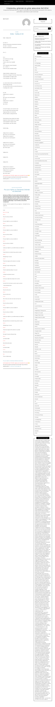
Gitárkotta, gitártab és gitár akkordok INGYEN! (27, 8)
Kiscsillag (37, 283)
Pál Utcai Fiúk (37, 371)
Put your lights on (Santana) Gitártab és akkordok (13, 360)
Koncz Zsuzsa (37, 292)
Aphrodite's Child (38, 88)
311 (35, 60)
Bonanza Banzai (38, 131)
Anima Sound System (39, 79)
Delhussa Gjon (38, 167)
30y (35, 58)
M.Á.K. (36, 308)
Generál (36, 203)
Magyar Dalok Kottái (19, 1)
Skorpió (36, 399)
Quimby (36, 383)
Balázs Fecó (37, 99)
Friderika (36, 199)
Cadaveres (37, 144)
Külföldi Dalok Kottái (29, 1)
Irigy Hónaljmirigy (38, 240)
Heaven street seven (39, 215)
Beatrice (36, 104)
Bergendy (37, 110)
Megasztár (37, 324)
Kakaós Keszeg (38, 253)
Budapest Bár (38, 140)
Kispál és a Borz (38, 285)
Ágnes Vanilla (37, 65)
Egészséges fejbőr (38, 183)
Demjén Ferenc (38, 169)
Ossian (36, 365)
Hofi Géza (37, 226)
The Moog (37, 412)
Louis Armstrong (38, 306)
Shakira (36, 392)
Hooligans (37, 228)
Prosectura (37, 380)
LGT (35, 303)
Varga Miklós (37, 426)
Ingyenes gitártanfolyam (8, 1)
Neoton (36, 344)
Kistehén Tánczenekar (39, 287)
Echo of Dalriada (38, 178)
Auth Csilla (37, 92)
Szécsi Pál (37, 405)
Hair (36, 210)
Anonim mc (37, 83)
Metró (36, 326)
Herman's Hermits (38, 217)
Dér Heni (37, 172)
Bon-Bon (37, 129)
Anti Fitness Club (38, 85)
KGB (36, 276)
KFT (36, 274)
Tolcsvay (36, 417)
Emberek (37, 188)
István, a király (37, 244)
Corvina (36, 156)
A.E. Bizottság (37, 63)
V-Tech (36, 424)
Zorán (36, 433)
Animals (36, 81)
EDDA (36, 181)
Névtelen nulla (38, 349)
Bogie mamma (38, 124)
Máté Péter (37, 321)
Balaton (36, 97)
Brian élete (37, 135)
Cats (36, 149)
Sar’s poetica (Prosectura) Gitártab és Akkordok (43, 45)
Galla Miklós (37, 201)
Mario (36, 319)
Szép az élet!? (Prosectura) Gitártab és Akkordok (43, 42)
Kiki (35, 278)
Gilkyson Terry (37, 206)
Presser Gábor (38, 378)
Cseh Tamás (37, 158)
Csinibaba (37, 163)
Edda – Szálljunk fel (17, 34)
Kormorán (37, 296)
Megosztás (43, 21)
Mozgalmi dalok (38, 330)
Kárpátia (36, 260)
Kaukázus (37, 265)
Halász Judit (37, 212)
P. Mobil (36, 369)
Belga (36, 106)
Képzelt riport (38, 269)
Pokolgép (37, 376)
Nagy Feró (37, 333)
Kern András (37, 271)
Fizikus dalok (37, 194)
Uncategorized (38, 419)
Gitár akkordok (7, 3)
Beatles (36, 101)
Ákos (36, 67)
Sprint (36, 403)
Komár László (37, 290)
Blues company (38, 119)
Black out (37, 117)
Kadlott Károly (38, 249)
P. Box (36, 367)
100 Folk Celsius (38, 56)
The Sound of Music (39, 414)
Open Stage (37, 362)
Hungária (37, 233)
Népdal (36, 346)
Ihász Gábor (37, 235)
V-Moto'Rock (37, 421)
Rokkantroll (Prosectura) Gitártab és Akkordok (42, 48)
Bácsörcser (37, 94)
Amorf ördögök (38, 76)
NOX (36, 351)
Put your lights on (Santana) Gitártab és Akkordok (17, 190)
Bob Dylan (37, 122)
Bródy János (37, 138)
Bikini (36, 115)
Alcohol (36, 72)
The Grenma (37, 410)
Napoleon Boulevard (39, 337)
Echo (36, 176)
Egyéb (16, 31)
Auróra (36, 90)
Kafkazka (37, 251)
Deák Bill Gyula (38, 165)
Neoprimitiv (37, 342)
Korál (36, 294)
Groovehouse (37, 208)
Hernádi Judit (37, 219)
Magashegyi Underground (40, 310)
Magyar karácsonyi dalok (40, 317)
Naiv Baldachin (38, 335)
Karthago (37, 262)
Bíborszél (37, 113)
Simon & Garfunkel (38, 396)
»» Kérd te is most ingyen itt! (15, 178)
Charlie (36, 151)
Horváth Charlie (38, 231)
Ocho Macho (37, 355)
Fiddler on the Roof (39, 192)
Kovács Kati (37, 299)
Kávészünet (37, 267)
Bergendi (37, 108)
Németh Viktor (38, 340)
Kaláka (36, 256)
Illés (36, 237)
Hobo (36, 222)
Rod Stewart (37, 389)
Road (36, 387)
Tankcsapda (37, 408)
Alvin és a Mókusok (39, 74)
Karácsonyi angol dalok (39, 258)
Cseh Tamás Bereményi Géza (41, 160)
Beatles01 (6, 19)
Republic (37, 385)
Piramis (36, 374)
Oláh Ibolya (37, 358)
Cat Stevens (37, 147)
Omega (36, 360)
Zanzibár (36, 430)
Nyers (36, 353)
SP (35, 401)
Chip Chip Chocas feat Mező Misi (41, 153)
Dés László (37, 174)
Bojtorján (37, 126)
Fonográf (37, 197)
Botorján (36, 133)
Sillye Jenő (37, 394)
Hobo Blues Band (38, 224)
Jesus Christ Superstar (39, 247)
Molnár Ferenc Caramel (40, 328)
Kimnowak (37, 281)
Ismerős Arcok (38, 242)
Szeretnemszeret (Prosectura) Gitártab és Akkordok (42, 39)
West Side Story (38, 428)
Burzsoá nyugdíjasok (39, 142)
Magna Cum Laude (39, 312)
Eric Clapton (37, 190)
